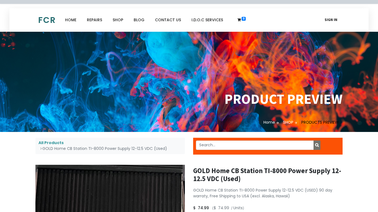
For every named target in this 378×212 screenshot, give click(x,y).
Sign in (331, 19)
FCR (47, 20)
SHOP (288, 122)
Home (269, 122)
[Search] (317, 145)
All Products (51, 142)
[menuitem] (70, 20)
